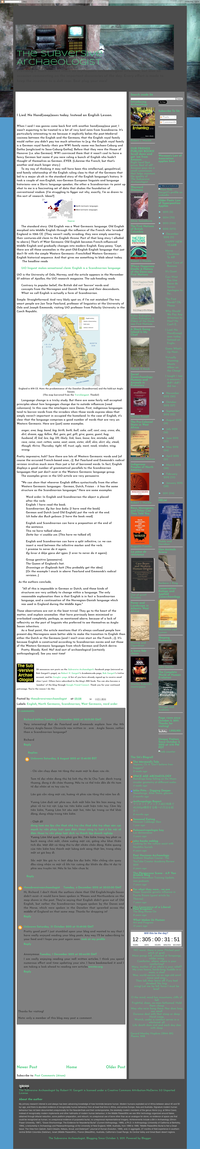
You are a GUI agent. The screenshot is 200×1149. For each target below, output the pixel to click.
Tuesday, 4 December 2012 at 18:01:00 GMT (72, 719)
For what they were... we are (151, 889)
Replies (32, 752)
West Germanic (91, 704)
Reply (27, 744)
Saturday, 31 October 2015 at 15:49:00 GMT (65, 926)
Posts (165, 117)
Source (71, 221)
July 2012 (172, 429)
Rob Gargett (109, 673)
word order (110, 704)
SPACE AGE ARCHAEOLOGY (152, 776)
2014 (166, 217)
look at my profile (93, 939)
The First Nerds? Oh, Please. (173, 302)
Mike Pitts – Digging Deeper (152, 790)
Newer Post (27, 1067)
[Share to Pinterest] (105, 699)
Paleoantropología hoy (148, 830)
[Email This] (96, 699)
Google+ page (60, 677)
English (32, 704)
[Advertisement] (59, 98)
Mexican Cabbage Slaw (147, 822)
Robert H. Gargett (70, 673)
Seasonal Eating (144, 819)
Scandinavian (70, 704)
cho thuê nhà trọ (66, 825)
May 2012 (172, 447)
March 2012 (173, 465)
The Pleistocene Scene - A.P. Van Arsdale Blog (154, 874)
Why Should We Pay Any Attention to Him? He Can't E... (173, 318)
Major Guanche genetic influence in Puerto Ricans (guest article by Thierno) (154, 895)
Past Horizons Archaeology (151, 855)
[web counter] (166, 751)
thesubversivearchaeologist (49, 699)
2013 (166, 223)
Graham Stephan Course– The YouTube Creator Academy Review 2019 (153, 861)
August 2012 (173, 420)
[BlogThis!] (98, 699)
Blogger (146, 1138)
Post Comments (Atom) (50, 1075)
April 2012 (172, 456)
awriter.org (95, 967)
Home (71, 1067)
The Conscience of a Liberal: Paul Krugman (152, 908)
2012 (166, 229)
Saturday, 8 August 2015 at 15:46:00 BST (70, 758)
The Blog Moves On (144, 911)
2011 (166, 493)
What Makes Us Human (149, 920)
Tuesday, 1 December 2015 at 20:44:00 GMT (68, 954)
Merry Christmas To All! (172, 254)
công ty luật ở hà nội (102, 829)
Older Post (115, 1067)
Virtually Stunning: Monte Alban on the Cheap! (172, 364)
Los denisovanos (142, 833)
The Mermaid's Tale (146, 762)
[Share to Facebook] (103, 699)
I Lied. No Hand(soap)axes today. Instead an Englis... (173, 337)
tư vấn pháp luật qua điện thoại (62, 829)
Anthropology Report (147, 801)
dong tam (37, 825)
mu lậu (49, 825)
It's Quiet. (171, 271)
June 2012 (172, 438)
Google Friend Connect (77, 685)
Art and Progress (143, 922)
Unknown (37, 758)
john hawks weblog (145, 841)
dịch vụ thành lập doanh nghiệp (91, 833)
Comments (169, 122)
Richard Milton (34, 719)
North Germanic (49, 704)
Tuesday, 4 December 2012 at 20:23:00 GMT (92, 887)
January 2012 (174, 483)
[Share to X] (100, 699)
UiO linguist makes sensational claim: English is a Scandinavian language (70, 268)
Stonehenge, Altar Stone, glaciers (153, 793)
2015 (166, 212)
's (81, 670)
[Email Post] (90, 699)
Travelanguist (82, 395)
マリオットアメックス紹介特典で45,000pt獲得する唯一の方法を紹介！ (153, 807)
